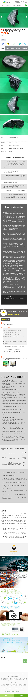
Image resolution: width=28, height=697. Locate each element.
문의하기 (12, 680)
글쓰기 (25, 661)
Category (2, 2)
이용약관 (5, 674)
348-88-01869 (10, 684)
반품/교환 (7, 48)
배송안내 (12, 48)
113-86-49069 (9, 678)
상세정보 (2, 48)
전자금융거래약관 (11, 674)
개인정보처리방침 (20, 674)
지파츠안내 (18, 48)
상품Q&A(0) (24, 48)
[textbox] (14, 5)
